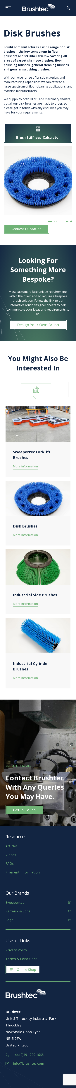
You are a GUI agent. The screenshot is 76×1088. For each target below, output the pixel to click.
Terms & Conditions (21, 959)
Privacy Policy (16, 950)
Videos (11, 855)
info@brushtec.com (28, 1063)
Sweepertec (15, 902)
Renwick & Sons (18, 911)
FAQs (10, 863)
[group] (38, 180)
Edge (9, 920)
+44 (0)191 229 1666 (28, 1054)
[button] (50, 221)
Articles (12, 846)
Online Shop (26, 969)
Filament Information (23, 872)
